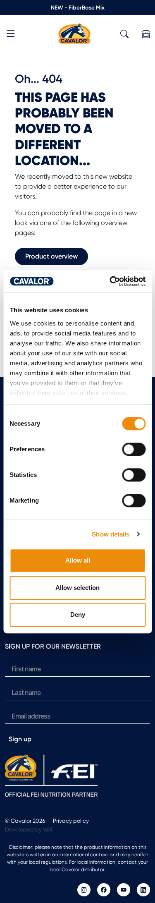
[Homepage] (74, 33)
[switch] (133, 449)
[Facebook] (103, 889)
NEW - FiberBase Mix (78, 7)
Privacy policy (71, 820)
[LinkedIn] (143, 889)
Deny (77, 614)
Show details (110, 534)
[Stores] (146, 34)
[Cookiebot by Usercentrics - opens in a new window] (110, 281)
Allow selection (77, 587)
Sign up (20, 739)
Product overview (51, 256)
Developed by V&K (29, 829)
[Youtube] (123, 889)
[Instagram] (84, 889)
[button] (11, 35)
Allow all (77, 560)
